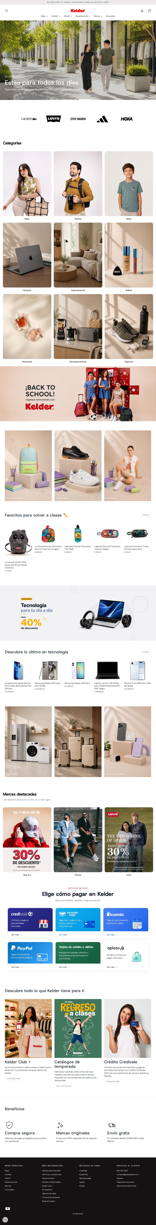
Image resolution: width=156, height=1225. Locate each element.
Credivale (83, 1171)
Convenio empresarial (51, 1197)
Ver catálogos (63, 1086)
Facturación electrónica (126, 1186)
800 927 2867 (122, 1171)
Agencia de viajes (49, 1193)
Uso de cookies (48, 1178)
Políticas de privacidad (51, 1171)
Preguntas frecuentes (125, 1182)
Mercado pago (85, 1178)
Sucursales (110, 16)
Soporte (120, 1178)
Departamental (82, 16)
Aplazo (82, 1182)
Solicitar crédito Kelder (51, 1182)
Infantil (67, 16)
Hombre (55, 16)
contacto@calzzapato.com (128, 1174)
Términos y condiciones (51, 1174)
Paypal (82, 1186)
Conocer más (13, 1079)
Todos (145, 515)
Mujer (43, 16)
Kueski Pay (83, 1174)
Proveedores (47, 1190)
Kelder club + (47, 1186)
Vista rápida (18, 557)
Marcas (97, 16)
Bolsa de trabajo (48, 1201)
